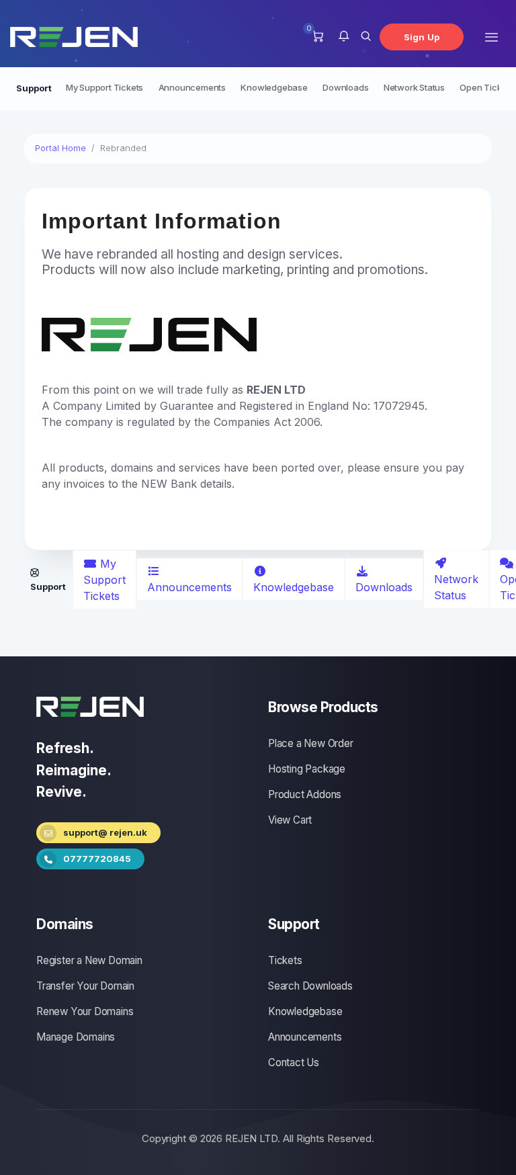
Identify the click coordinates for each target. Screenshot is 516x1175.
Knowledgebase (274, 87)
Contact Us (293, 1062)
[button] (343, 37)
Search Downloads (310, 986)
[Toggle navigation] (491, 36)
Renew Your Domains (84, 1011)
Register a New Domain (89, 960)
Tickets (285, 960)
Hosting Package (306, 769)
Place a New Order (310, 743)
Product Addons (304, 794)
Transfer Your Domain (85, 986)
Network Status (414, 87)
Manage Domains (75, 1037)
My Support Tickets (104, 87)
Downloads (345, 87)
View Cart (290, 820)
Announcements (192, 87)
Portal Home (60, 147)
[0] (317, 37)
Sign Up (421, 37)
